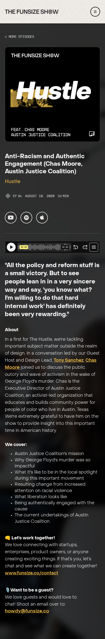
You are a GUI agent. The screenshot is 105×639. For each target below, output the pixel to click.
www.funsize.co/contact (31, 573)
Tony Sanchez (69, 360)
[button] (95, 12)
